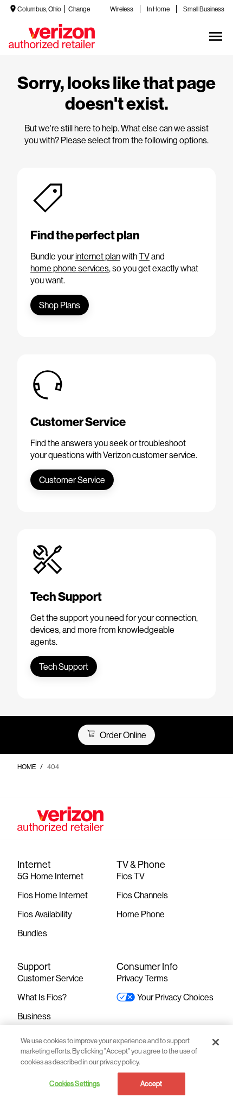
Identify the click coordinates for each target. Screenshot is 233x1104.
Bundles (32, 933)
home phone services (69, 268)
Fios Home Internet (52, 895)
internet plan (97, 256)
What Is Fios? (42, 997)
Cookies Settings (74, 1083)
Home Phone (140, 914)
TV (144, 256)
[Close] (216, 1042)
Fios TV (130, 876)
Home (26, 767)
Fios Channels (142, 895)
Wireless (121, 9)
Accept (151, 1083)
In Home (158, 9)
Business (34, 1016)
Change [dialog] (79, 9)
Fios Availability (44, 914)
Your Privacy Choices (175, 997)
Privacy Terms (142, 978)
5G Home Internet (50, 876)
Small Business (203, 9)
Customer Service (50, 978)
